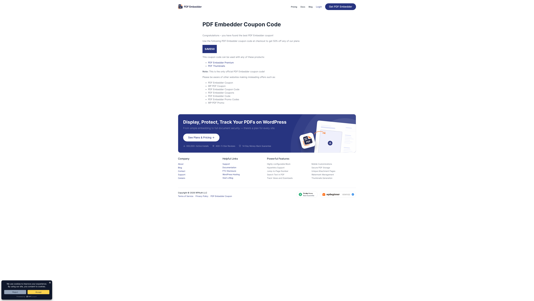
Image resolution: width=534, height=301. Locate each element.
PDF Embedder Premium (221, 62)
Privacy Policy (202, 196)
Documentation (229, 167)
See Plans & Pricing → (201, 137)
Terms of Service (185, 196)
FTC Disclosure (229, 171)
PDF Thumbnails (216, 66)
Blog (180, 167)
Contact (181, 171)
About (180, 164)
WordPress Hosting (231, 174)
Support (181, 174)
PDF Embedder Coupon (221, 196)
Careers (181, 178)
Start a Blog (227, 178)
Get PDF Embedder (340, 6)
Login (319, 6)
